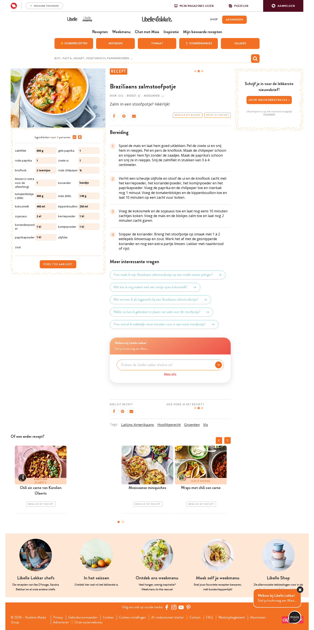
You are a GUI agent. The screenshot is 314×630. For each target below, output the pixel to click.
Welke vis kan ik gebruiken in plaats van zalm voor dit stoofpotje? (156, 312)
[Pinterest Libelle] (188, 607)
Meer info (170, 374)
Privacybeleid (269, 114)
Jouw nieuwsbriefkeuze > (269, 100)
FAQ (209, 617)
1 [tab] (118, 522)
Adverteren (61, 622)
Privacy (58, 617)
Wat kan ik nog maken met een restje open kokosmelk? (150, 287)
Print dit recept (217, 115)
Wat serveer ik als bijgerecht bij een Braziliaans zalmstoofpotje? (155, 299)
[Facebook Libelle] (166, 607)
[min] (73, 137)
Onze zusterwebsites (88, 622)
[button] (283, 6)
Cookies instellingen (132, 617)
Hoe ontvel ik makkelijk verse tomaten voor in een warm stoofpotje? (159, 324)
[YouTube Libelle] (181, 607)
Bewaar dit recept (187, 115)
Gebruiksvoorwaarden (82, 617)
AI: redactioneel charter (167, 617)
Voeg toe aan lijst (58, 264)
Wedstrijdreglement (231, 617)
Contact (195, 617)
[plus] (79, 137)
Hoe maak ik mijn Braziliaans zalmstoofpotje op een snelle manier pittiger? (163, 274)
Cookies (108, 617)
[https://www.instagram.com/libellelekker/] (173, 607)
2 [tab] (123, 522)
